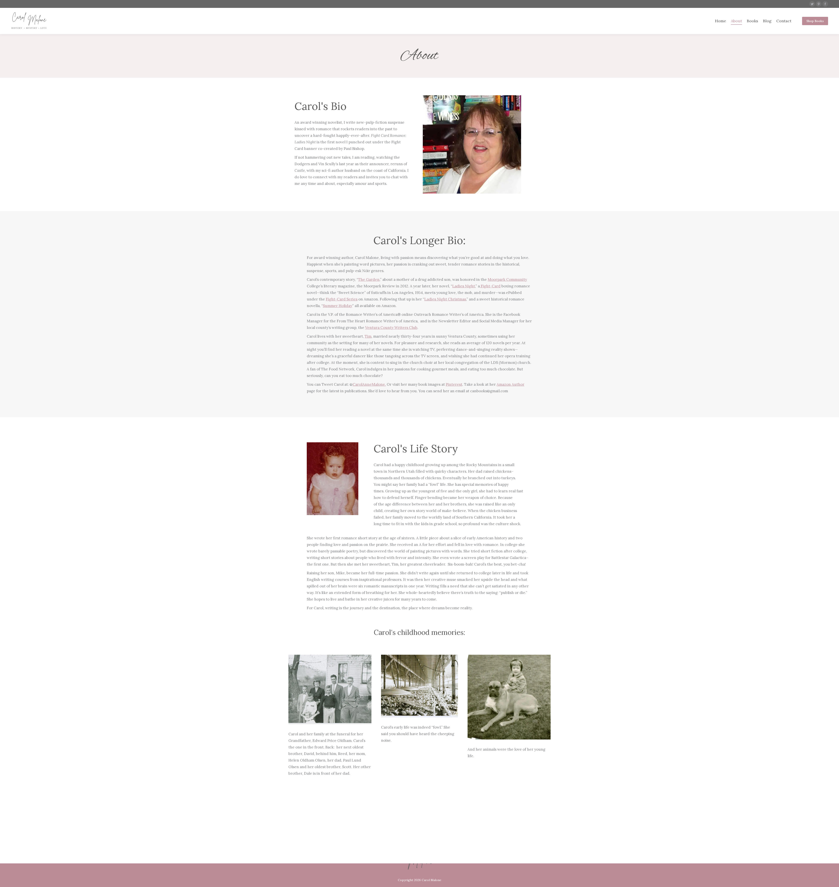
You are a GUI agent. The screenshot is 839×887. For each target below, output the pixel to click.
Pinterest (454, 384)
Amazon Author (510, 384)
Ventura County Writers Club (391, 327)
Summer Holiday (337, 305)
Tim (368, 336)
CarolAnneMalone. (369, 384)
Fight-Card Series (341, 299)
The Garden (369, 279)
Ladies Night (463, 286)
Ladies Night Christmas (445, 299)
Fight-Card (490, 286)
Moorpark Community (507, 279)
